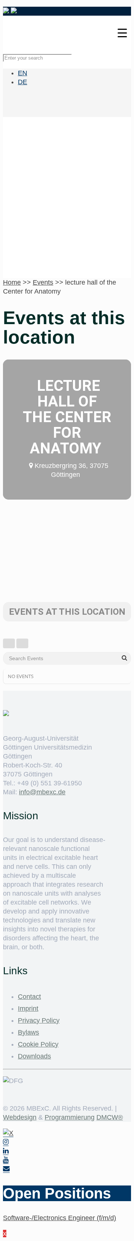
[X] (8, 1133)
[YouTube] (6, 1160)
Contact (29, 996)
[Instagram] (6, 1142)
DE (22, 82)
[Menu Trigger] (122, 32)
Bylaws (28, 1032)
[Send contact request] (6, 1169)
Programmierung (70, 1117)
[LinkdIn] (6, 1151)
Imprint (28, 1008)
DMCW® (109, 1117)
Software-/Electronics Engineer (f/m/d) (59, 1218)
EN (22, 73)
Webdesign (19, 1117)
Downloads (34, 1056)
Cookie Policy (38, 1044)
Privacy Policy (39, 1020)
